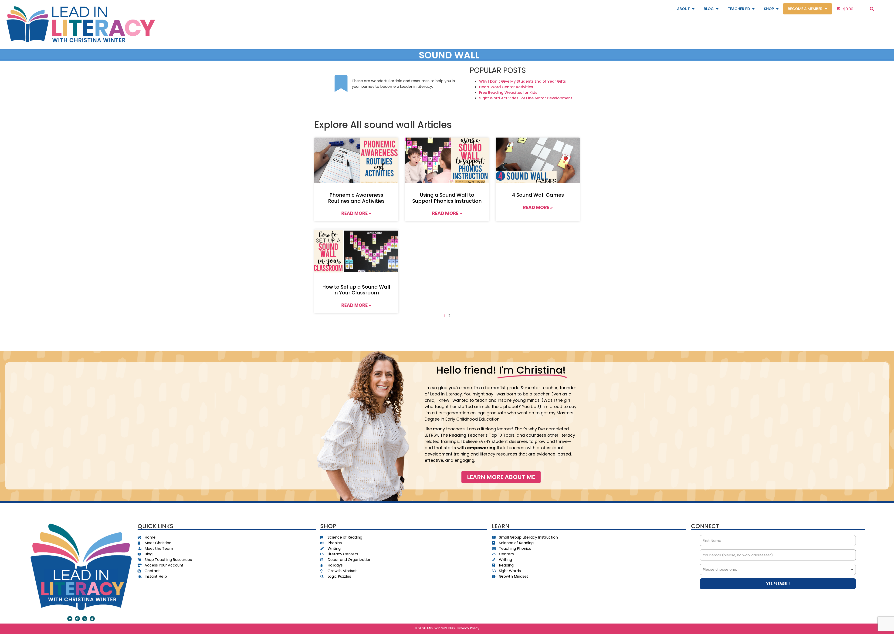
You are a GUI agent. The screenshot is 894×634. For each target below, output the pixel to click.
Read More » (356, 213)
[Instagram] (84, 618)
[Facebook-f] (77, 618)
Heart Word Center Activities (506, 87)
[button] (872, 9)
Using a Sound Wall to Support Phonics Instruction (447, 198)
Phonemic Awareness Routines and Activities (356, 198)
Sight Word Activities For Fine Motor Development (525, 98)
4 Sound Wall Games (538, 195)
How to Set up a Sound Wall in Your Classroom (356, 289)
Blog (709, 8)
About (683, 8)
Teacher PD (739, 8)
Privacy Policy (468, 628)
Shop (769, 8)
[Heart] (69, 618)
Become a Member (805, 8)
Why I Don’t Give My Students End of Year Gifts (522, 81)
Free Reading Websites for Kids (508, 92)
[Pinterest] (92, 618)
